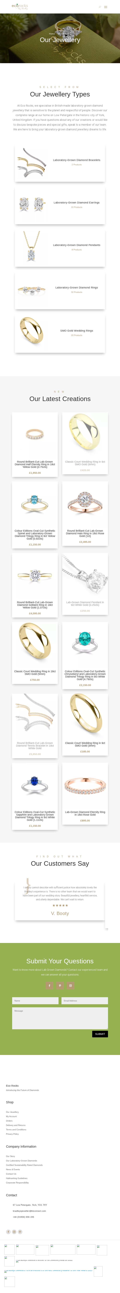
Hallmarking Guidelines (16, 1178)
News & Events (13, 1169)
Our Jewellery (12, 1112)
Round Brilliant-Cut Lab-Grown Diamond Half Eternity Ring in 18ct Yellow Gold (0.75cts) (35, 464)
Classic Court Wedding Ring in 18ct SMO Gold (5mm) (35, 672)
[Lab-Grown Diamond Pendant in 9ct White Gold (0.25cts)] (85, 598)
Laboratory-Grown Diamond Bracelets (60, 163)
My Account (11, 1116)
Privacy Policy (12, 1134)
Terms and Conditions (16, 1130)
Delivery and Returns (15, 1125)
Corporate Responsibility (17, 1183)
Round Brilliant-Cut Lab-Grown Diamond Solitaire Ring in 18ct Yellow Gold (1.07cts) (35, 605)
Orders (9, 1121)
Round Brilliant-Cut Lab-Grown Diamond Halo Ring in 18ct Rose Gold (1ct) (85, 533)
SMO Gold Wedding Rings (60, 333)
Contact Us (11, 1174)
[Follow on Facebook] (49, 985)
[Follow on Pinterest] (60, 985)
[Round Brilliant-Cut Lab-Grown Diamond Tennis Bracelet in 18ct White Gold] (35, 739)
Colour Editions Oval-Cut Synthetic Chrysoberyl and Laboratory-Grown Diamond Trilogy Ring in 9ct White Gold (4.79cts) (85, 675)
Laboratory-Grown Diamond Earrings (60, 205)
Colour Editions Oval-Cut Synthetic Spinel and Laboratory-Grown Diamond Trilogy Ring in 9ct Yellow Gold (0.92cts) (35, 534)
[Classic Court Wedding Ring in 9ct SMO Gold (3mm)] (85, 739)
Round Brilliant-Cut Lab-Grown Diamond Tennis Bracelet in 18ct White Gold (35, 746)
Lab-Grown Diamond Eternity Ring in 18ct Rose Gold (85, 813)
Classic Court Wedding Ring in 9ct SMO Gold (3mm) (85, 744)
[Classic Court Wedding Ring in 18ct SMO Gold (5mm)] (35, 667)
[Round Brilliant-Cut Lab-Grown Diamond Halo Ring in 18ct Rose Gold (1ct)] (85, 526)
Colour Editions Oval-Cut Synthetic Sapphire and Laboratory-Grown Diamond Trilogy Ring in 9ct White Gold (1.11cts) (35, 816)
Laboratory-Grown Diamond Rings (60, 290)
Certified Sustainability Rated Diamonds (24, 1165)
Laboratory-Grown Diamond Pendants (60, 248)
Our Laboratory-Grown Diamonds (21, 1161)
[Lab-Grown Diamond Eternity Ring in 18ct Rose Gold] (85, 808)
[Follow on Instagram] (70, 985)
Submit (100, 1034)
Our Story (10, 1156)
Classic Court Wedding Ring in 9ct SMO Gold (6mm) (85, 463)
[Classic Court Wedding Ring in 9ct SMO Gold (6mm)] (85, 457)
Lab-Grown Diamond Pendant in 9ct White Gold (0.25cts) (85, 603)
